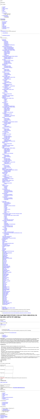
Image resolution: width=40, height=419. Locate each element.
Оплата (3, 7)
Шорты (3, 92)
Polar (6, 278)
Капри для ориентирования (8, 48)
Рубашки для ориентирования (9, 49)
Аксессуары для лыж (5, 202)
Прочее (5, 206)
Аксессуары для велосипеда (7, 236)
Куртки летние (6, 72)
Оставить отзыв (3, 321)
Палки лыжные (4, 244)
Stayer (6, 297)
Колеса (5, 222)
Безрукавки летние (7, 65)
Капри (5, 80)
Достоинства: (2, 369)
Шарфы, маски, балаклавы (8, 112)
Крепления (6, 223)
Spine (6, 295)
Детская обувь (4, 196)
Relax (6, 284)
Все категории (4, 21)
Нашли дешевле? (3, 324)
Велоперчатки (6, 105)
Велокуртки (6, 42)
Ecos (5, 262)
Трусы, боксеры (5, 86)
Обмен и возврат (5, 8)
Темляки (5, 228)
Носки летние (6, 139)
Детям (3, 24)
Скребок (5, 208)
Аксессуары (4, 25)
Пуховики (6, 75)
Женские (5, 187)
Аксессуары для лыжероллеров (7, 220)
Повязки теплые (7, 53)
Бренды (3, 250)
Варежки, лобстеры (7, 122)
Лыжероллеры (4, 241)
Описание (4, 335)
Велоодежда (4, 40)
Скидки (3, 9)
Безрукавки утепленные (8, 67)
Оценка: (1, 378)
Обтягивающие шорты (8, 93)
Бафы (1, 382)
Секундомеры (6, 234)
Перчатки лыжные (7, 58)
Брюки (3, 68)
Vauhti (6, 301)
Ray (5, 283)
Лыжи (3, 242)
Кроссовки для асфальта (8, 190)
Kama (6, 269)
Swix (6, 298)
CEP (5, 259)
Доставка (3, 6)
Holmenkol (8, 266)
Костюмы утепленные (8, 63)
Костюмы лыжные (7, 62)
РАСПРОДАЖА (5, 141)
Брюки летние (6, 69)
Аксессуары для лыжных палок (7, 226)
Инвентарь (4, 26)
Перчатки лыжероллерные (8, 57)
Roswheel (7, 288)
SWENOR (8, 291)
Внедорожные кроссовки (8, 191)
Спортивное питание (5, 27)
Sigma (6, 294)
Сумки (5, 217)
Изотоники (4, 248)
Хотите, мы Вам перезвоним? (11, 31)
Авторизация (6, 17)
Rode (6, 287)
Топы (5, 100)
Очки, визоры (4, 229)
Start (5, 296)
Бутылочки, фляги (7, 214)
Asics (6, 254)
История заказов (5, 403)
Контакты (4, 11)
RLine (6, 282)
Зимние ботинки (7, 189)
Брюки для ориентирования (9, 47)
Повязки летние (7, 52)
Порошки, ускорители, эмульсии (9, 205)
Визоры (5, 230)
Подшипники (6, 224)
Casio (6, 260)
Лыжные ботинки (5, 185)
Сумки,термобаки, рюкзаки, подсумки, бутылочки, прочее (12, 213)
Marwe (7, 271)
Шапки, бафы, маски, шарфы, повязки (8, 106)
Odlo (5, 276)
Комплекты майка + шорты (8, 60)
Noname (7, 273)
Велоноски (6, 104)
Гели (3, 247)
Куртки (3, 71)
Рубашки (5, 91)
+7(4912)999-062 (5, 32)
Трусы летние (6, 88)
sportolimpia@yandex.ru (6, 35)
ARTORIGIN (10, 252)
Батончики (4, 249)
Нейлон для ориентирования (7, 46)
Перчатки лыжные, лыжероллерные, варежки (10, 56)
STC (5, 290)
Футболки (6, 101)
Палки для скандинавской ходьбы (8, 243)
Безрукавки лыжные (7, 66)
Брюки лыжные (7, 70)
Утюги (5, 210)
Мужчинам (4, 22)
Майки (5, 90)
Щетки (5, 212)
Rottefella (7, 289)
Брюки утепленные (7, 130)
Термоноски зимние (7, 78)
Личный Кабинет (5, 402)
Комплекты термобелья (8, 84)
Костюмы (4, 59)
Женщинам (4, 23)
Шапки (5, 54)
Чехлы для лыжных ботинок (9, 219)
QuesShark (8, 280)
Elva (5, 263)
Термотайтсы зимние (7, 82)
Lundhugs (8, 270)
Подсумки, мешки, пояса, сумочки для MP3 (11, 215)
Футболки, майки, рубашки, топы (8, 89)
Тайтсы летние (6, 81)
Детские (5, 188)
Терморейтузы (6, 114)
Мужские (5, 186)
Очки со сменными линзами (9, 231)
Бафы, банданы (6, 107)
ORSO (6, 275)
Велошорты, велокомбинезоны (9, 44)
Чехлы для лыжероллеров (8, 225)
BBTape (7, 257)
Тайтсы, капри (4, 79)
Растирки (5, 207)
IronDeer (7, 267)
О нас (3, 10)
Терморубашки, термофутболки (9, 85)
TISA (6, 299)
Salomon (7, 292)
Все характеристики (13, 332)
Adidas (6, 253)
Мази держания (6, 203)
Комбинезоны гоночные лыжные (7, 95)
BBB (6, 256)
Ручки (5, 227)
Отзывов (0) (4, 336)
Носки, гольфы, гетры (6, 76)
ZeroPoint (7, 303)
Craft (5, 261)
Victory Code (9, 302)
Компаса (3, 240)
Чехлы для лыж (6, 211)
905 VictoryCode (11, 251)
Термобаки (6, 218)
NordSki (7, 274)
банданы (4, 382)
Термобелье (4, 83)
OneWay (7, 277)
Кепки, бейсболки (7, 51)
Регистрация (6, 16)
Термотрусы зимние (7, 87)
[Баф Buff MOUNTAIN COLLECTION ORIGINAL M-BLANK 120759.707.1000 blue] (16, 312)
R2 (4, 281)
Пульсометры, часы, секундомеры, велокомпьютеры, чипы (12, 232)
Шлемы (5, 221)
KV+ (6, 268)
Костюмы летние (7, 61)
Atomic (7, 255)
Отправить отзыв (3, 380)
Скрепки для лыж (7, 209)
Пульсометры (6, 233)
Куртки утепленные (7, 74)
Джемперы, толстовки (6, 96)
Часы (5, 235)
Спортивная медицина (6, 237)
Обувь (3, 184)
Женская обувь (4, 193)
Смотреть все (6, 45)
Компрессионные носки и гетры (9, 77)
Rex (5, 285)
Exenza (7, 264)
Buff (6, 382)
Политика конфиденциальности (7, 397)
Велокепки (6, 41)
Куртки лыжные (7, 73)
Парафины (6, 204)
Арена (6, 304)
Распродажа (4, 28)
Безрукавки (4, 64)
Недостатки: (2, 372)
